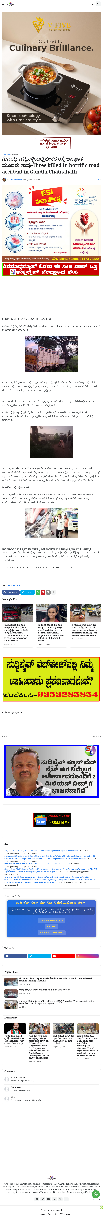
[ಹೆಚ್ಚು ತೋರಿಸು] (53, 592)
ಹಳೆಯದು (96, 737)
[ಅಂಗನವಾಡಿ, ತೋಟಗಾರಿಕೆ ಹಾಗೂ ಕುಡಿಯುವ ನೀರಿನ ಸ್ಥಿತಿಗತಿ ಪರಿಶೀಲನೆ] (11, 993)
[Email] (48, 592)
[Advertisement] (51, 295)
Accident (15, 154)
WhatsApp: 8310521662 (52, 933)
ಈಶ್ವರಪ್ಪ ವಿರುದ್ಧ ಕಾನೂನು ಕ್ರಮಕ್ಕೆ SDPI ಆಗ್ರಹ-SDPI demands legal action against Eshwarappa (41, 851)
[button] (3, 4)
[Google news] (39, 961)
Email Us (51, 926)
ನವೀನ (5, 737)
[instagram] (87, 956)
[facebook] (15, 956)
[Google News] (66, 1199)
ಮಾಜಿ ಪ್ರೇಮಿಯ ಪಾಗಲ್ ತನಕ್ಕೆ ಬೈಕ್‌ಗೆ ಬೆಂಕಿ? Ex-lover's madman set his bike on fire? (37, 864)
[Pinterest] (43, 592)
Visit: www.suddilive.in (51, 920)
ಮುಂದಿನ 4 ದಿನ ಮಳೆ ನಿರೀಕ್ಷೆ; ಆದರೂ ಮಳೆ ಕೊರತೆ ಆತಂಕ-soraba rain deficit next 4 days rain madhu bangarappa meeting (56, 980)
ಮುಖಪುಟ (6, 154)
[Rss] (15, 961)
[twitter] (39, 956)
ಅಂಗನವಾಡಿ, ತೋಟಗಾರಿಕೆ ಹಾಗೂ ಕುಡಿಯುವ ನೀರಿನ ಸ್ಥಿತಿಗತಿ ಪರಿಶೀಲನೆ (44, 990)
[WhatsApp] (38, 592)
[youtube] (63, 956)
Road (19, 585)
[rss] (60, 1199)
